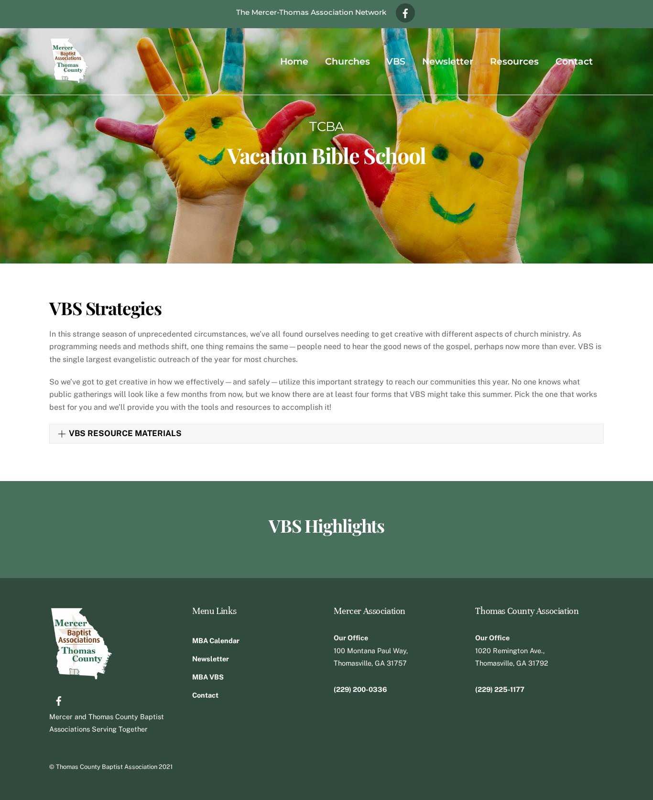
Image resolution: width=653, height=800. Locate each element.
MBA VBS (208, 677)
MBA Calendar (215, 640)
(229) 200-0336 (360, 689)
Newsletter (447, 61)
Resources (514, 61)
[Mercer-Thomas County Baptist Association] (69, 79)
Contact (574, 61)
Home (294, 61)
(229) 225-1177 (499, 689)
